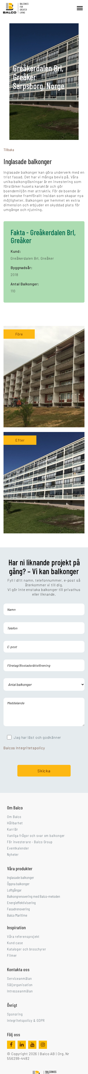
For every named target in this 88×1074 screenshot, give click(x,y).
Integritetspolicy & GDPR (26, 1020)
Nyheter (13, 854)
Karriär (12, 829)
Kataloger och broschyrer (26, 949)
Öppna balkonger (18, 884)
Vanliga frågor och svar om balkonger (36, 835)
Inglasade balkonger (20, 877)
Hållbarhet (15, 823)
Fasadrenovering (18, 909)
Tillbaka (9, 150)
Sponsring (15, 1014)
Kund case (15, 943)
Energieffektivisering (21, 903)
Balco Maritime (17, 915)
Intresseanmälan (20, 991)
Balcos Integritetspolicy (24, 748)
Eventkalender (18, 848)
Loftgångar (14, 890)
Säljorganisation (20, 985)
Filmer (12, 955)
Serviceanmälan (19, 978)
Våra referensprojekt (23, 936)
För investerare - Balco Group (30, 842)
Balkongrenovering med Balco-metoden (33, 896)
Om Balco (14, 817)
